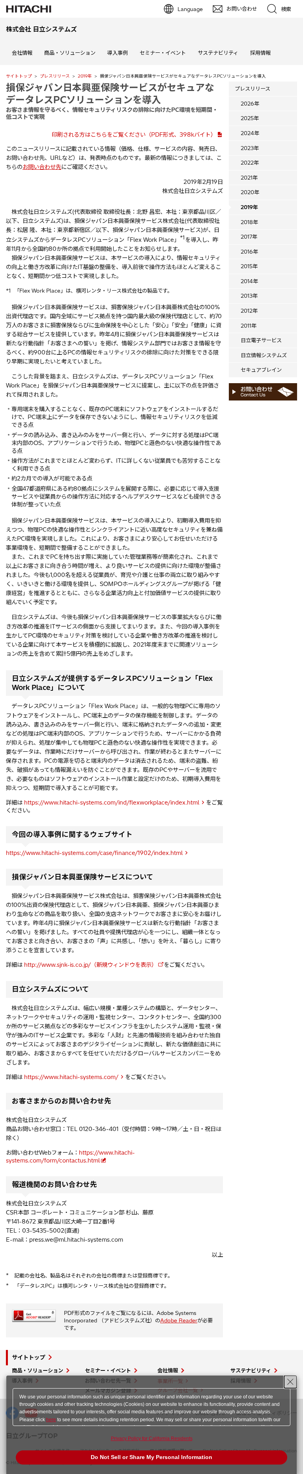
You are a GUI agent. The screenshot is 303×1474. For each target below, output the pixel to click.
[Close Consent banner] (290, 1382)
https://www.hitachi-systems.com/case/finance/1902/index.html (94, 853)
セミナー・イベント (163, 53)
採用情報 (260, 53)
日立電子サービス (261, 340)
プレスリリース (55, 76)
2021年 (249, 177)
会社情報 (22, 53)
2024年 (250, 133)
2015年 (249, 266)
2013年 (249, 296)
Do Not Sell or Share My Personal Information (151, 1457)
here (51, 1419)
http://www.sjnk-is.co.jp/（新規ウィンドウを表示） (90, 964)
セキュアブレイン (261, 370)
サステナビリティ (218, 53)
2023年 (250, 148)
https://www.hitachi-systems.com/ (71, 1077)
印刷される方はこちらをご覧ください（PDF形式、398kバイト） (134, 134)
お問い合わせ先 (41, 167)
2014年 (249, 281)
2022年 (250, 162)
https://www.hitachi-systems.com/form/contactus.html (70, 1156)
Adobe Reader (178, 1320)
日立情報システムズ (264, 355)
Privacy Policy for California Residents (152, 1438)
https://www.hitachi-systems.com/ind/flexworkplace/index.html (111, 802)
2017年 (249, 237)
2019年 (85, 76)
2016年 (249, 251)
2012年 (249, 311)
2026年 (250, 103)
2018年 (249, 222)
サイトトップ (19, 76)
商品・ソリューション (69, 53)
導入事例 (117, 53)
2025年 (250, 118)
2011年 (248, 326)
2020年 (250, 192)
